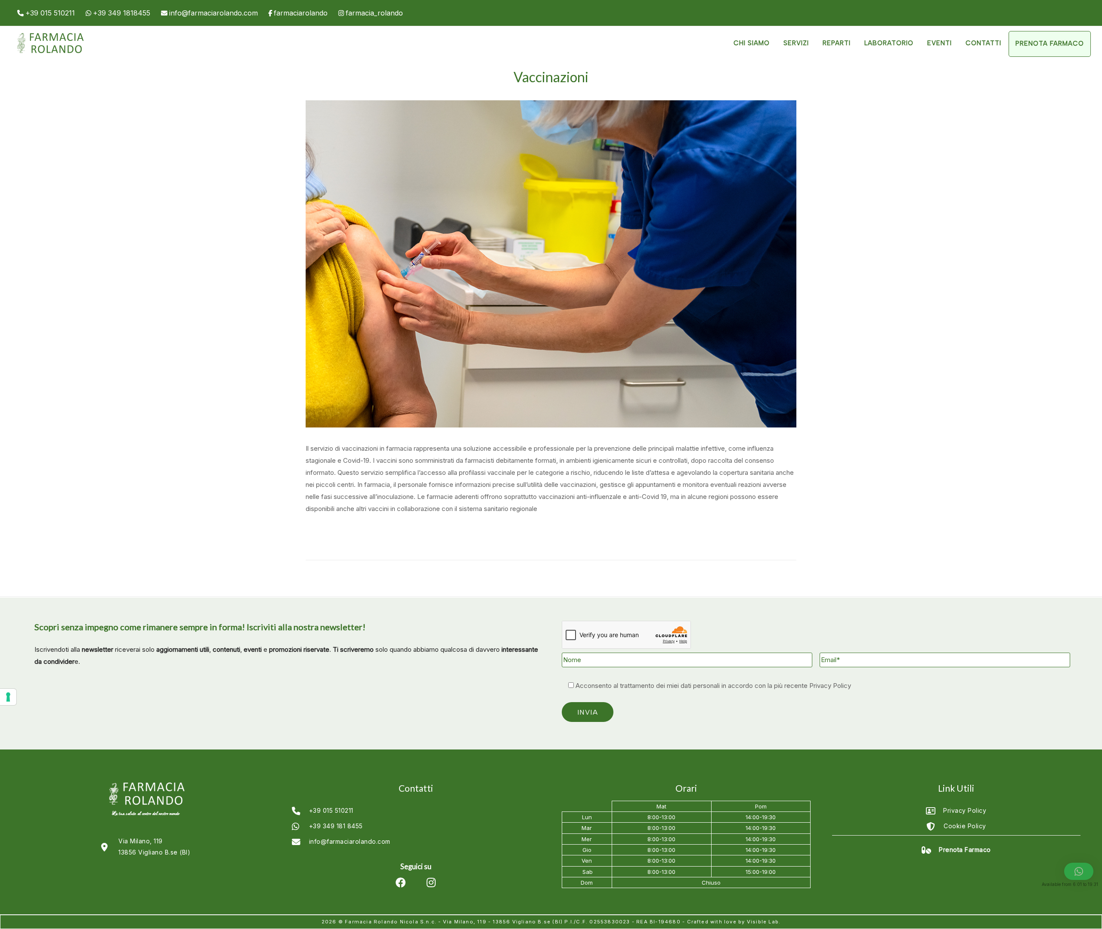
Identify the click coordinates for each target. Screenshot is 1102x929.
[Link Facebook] (298, 13)
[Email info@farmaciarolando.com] (209, 13)
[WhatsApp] (118, 13)
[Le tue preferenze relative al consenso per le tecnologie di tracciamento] (8, 697)
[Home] (49, 53)
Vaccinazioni (551, 76)
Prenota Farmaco (1049, 43)
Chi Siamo (752, 43)
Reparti (837, 43)
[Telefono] (46, 13)
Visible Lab (763, 922)
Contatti (983, 43)
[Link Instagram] (370, 13)
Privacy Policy (830, 685)
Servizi (796, 43)
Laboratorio (888, 43)
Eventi (939, 43)
